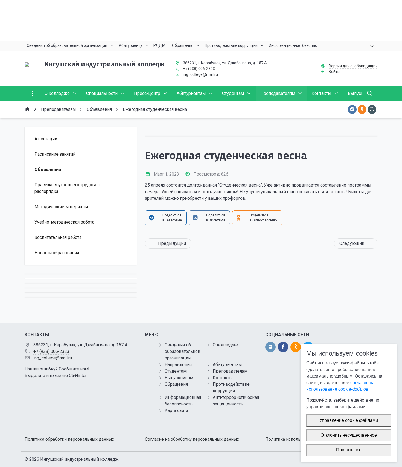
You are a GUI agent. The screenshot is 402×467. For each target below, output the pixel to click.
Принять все (349, 450)
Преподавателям (230, 371)
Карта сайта (176, 410)
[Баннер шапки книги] (201, 20)
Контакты (223, 377)
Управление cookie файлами (348, 420)
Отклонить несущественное (349, 435)
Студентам (176, 371)
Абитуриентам (227, 364)
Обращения (176, 384)
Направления (178, 364)
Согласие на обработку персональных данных (192, 439)
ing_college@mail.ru (200, 74)
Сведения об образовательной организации (182, 351)
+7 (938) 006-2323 (199, 68)
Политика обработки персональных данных (69, 439)
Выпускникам (179, 377)
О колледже (225, 344)
